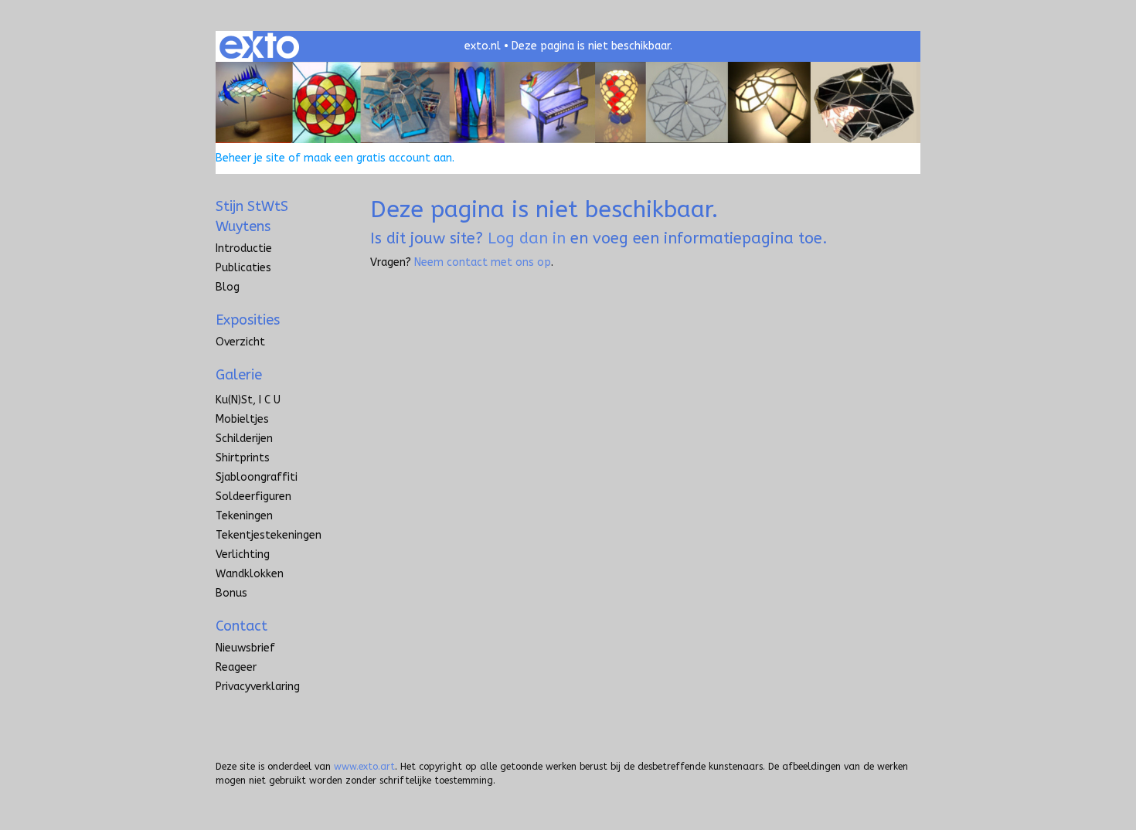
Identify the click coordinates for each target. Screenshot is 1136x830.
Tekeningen (244, 515)
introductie (244, 248)
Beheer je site (250, 158)
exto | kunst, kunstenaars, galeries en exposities (259, 46)
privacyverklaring (258, 686)
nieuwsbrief (245, 648)
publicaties (243, 267)
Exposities (248, 319)
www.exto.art (364, 766)
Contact (241, 625)
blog (228, 287)
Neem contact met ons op (482, 262)
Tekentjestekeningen (268, 535)
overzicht (240, 342)
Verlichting (243, 554)
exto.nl (482, 46)
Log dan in (527, 238)
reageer (236, 667)
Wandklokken (250, 573)
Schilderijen (244, 438)
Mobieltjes (242, 419)
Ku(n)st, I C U (248, 399)
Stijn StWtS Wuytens (252, 216)
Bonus (231, 593)
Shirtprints (243, 457)
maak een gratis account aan (378, 158)
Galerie (239, 374)
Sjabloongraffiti (257, 477)
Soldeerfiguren (253, 496)
